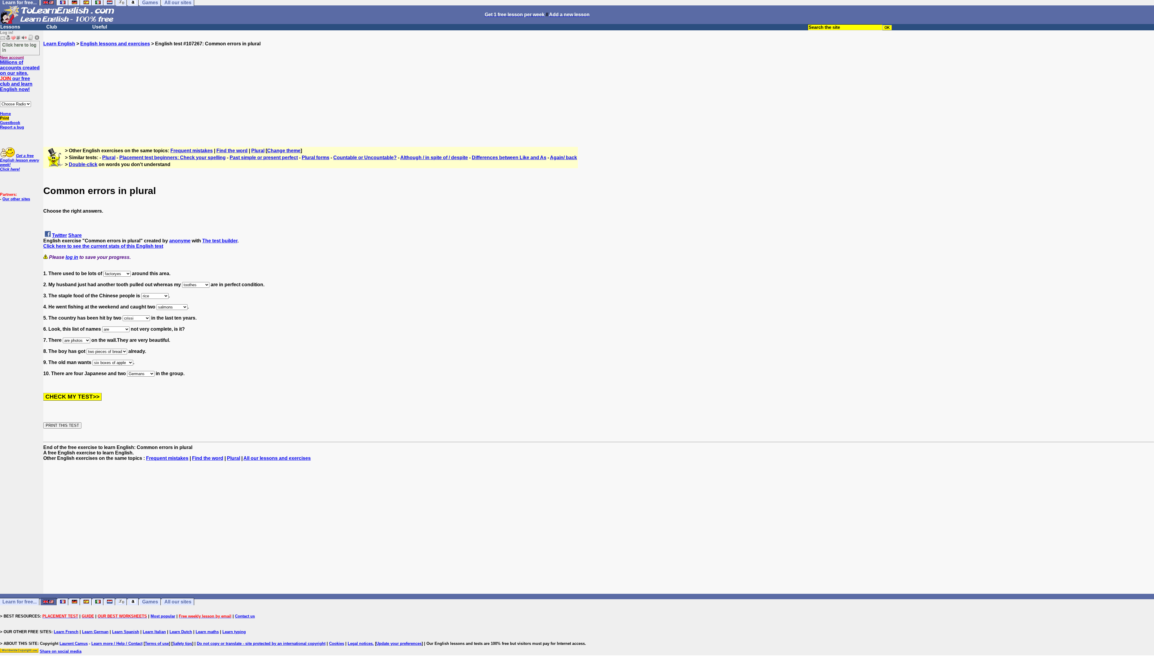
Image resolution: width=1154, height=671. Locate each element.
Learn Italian (154, 632)
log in (72, 257)
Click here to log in (19, 47)
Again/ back (563, 157)
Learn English (59, 43)
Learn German (95, 632)
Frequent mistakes (191, 150)
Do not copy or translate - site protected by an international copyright (261, 643)
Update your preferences (399, 643)
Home (5, 113)
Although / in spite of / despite (434, 157)
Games (150, 601)
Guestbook (10, 122)
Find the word (232, 150)
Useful (99, 26)
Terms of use (157, 643)
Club (51, 26)
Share (75, 235)
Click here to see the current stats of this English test (103, 246)
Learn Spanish (125, 632)
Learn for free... (19, 601)
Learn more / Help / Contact (116, 643)
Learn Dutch (180, 632)
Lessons (10, 26)
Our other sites (16, 199)
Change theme (284, 150)
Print (4, 118)
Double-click (83, 164)
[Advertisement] (598, 89)
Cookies (336, 643)
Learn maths (207, 632)
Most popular (163, 616)
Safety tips (182, 643)
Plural (257, 150)
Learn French (66, 632)
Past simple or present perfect (264, 157)
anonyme (180, 240)
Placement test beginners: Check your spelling (172, 157)
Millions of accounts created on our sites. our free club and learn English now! (20, 76)
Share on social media (60, 651)
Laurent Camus (74, 643)
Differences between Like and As (509, 157)
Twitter (59, 235)
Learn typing (234, 632)
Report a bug (12, 127)
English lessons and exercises (115, 43)
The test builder (219, 240)
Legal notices (360, 643)
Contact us (245, 616)
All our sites (177, 601)
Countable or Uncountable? (365, 157)
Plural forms (315, 157)
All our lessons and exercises (277, 458)
